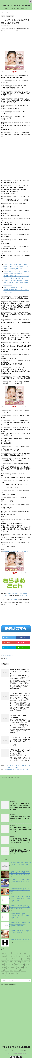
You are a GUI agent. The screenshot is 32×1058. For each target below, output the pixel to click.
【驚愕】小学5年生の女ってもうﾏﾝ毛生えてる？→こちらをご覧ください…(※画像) (19, 890)
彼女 (3, 964)
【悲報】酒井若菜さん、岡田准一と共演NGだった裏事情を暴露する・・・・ (20, 851)
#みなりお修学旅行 (6, 953)
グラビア (13, 956)
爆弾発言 (13, 967)
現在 (22, 967)
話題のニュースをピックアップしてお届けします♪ (16, 1050)
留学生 (7, 970)
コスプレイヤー (20, 956)
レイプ (23, 959)
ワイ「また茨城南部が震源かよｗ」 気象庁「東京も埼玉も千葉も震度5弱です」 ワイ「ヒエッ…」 (20, 829)
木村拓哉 (22, 964)
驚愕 (18, 973)
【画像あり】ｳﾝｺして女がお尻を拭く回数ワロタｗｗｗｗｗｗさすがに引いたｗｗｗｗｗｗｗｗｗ (19, 907)
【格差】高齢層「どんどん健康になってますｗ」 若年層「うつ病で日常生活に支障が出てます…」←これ (20, 840)
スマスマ (4, 959)
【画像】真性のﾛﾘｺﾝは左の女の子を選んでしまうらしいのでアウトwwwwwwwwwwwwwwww (19, 924)
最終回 (16, 964)
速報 (11, 655)
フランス (18, 959)
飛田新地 (13, 973)
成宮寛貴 (8, 964)
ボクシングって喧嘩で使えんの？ (12, 287)
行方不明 (4, 973)
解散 (9, 973)
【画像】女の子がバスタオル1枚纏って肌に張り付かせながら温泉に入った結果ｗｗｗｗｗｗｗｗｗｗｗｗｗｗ (19, 873)
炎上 (9, 967)
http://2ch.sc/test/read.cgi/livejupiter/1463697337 (16, 551)
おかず (25, 953)
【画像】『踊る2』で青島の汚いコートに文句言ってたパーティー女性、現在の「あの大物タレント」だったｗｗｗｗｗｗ (20, 806)
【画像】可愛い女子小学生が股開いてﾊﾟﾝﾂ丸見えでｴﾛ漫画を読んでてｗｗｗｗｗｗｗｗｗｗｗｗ (19, 898)
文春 (12, 964)
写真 (15, 961)
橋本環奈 (4, 967)
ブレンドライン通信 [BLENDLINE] (16, 5)
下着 (28, 959)
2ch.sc (4, 655)
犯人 (18, 967)
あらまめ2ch (23, 595)
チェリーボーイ (11, 959)
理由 (26, 967)
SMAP (21, 953)
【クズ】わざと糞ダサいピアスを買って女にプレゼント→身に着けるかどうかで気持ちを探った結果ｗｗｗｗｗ (20, 740)
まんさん (4, 956)
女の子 (25, 961)
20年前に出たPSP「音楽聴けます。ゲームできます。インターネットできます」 (20, 671)
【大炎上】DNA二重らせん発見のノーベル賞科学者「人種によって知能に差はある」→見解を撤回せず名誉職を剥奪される (16, 266)
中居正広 (4, 961)
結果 (19, 970)
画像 (3, 970)
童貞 (11, 970)
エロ (9, 956)
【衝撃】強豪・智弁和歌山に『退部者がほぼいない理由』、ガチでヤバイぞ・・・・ (20, 818)
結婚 (15, 970)
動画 (19, 961)
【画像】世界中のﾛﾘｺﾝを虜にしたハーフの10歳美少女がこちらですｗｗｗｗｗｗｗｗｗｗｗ (20, 915)
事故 (11, 961)
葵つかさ (24, 970)
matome (8, 655)
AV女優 (14, 953)
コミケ (27, 956)
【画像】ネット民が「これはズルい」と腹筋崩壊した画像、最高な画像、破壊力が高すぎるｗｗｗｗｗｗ (15, 283)
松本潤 (27, 964)
